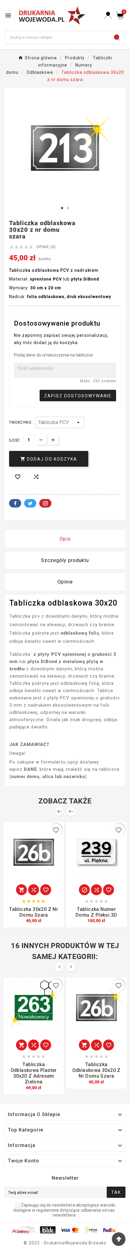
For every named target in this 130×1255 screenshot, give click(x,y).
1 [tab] (62, 208)
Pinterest (45, 503)
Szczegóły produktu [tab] (65, 560)
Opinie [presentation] (65, 582)
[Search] (117, 37)
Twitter (30, 503)
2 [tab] (68, 208)
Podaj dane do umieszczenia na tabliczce (53, 355)
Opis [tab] (65, 539)
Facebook (15, 503)
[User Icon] (108, 15)
